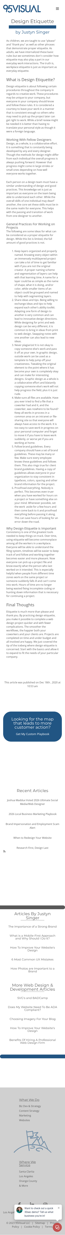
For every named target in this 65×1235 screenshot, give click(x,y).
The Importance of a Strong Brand (32, 926)
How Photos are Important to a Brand (33, 970)
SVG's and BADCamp (32, 998)
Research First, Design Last (32, 848)
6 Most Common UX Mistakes (32, 959)
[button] (58, 8)
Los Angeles (26, 1176)
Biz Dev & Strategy (30, 1106)
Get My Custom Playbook (32, 734)
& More (23, 1185)
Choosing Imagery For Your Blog (33, 1019)
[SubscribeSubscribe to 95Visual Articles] (4, 851)
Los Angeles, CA (12, 1212)
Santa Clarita (26, 1171)
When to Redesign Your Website (32, 838)
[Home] (23, 9)
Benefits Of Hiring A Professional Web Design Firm (32, 1041)
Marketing (25, 1115)
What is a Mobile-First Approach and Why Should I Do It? (32, 937)
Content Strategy (29, 1111)
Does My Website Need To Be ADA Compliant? (32, 1008)
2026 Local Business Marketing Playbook (32, 814)
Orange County (28, 1181)
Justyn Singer (36, 32)
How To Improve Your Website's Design (32, 949)
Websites (24, 1120)
